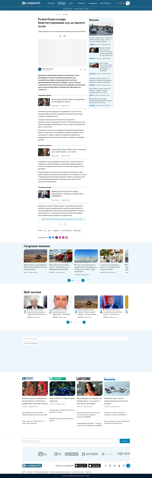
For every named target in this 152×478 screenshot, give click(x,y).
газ (44, 230)
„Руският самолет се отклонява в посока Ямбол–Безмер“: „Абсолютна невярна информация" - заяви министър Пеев (113, 312)
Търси (125, 441)
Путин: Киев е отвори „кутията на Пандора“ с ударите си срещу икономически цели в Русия (100, 90)
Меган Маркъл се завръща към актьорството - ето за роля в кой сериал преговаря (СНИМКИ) (89, 401)
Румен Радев (77, 230)
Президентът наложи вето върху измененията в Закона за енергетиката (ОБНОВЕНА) (67, 193)
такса (49, 230)
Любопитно (81, 3)
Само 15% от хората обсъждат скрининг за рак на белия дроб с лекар (115, 414)
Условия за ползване (78, 472)
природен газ (56, 230)
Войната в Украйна (79, 8)
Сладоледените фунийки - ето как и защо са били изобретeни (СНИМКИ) (89, 424)
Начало (59, 14)
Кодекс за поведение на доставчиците (60, 472)
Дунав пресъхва (67, 8)
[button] (69, 280)
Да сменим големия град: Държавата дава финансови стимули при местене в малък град (100, 100)
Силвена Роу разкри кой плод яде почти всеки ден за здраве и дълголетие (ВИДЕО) (88, 415)
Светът (71, 3)
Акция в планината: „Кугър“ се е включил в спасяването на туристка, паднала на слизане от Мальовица (100, 80)
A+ (85, 69)
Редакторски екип (47, 68)
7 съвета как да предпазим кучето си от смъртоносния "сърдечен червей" (110, 267)
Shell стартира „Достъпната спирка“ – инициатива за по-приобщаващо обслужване (106, 66)
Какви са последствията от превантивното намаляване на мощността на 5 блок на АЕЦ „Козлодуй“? (85, 268)
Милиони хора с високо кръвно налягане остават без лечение (116, 401)
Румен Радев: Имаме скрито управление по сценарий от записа (68, 100)
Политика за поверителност (41, 472)
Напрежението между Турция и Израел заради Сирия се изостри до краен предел (35, 267)
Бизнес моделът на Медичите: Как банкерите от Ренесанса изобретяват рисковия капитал (35, 401)
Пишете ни (88, 472)
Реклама (30, 472)
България (61, 3)
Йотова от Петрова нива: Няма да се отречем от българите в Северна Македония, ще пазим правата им (106, 51)
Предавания (93, 3)
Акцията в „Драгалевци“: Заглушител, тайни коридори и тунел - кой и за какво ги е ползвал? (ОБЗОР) (101, 39)
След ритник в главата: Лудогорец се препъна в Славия (62, 411)
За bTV (24, 472)
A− (81, 69)
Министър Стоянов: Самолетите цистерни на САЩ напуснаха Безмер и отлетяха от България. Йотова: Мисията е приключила (36, 312)
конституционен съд (66, 230)
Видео (87, 8)
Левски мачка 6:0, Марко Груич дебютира (62, 399)
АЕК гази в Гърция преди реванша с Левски (61, 420)
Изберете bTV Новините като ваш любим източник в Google (63, 219)
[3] (121, 3)
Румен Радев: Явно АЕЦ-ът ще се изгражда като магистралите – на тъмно (68, 150)
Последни (51, 3)
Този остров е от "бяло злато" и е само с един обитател (33, 422)
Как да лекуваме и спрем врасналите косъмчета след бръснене (116, 422)
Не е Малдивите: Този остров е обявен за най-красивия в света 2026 (34, 414)
